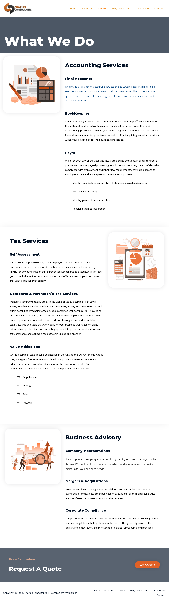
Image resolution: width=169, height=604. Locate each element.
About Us (87, 8)
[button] (147, 564)
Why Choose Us (121, 8)
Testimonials (142, 8)
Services (102, 8)
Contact (158, 8)
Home (73, 8)
